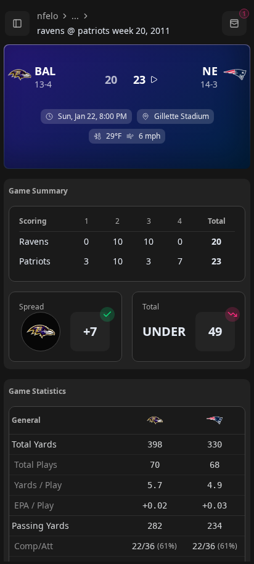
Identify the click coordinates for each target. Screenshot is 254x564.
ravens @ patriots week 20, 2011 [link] (103, 30)
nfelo (47, 16)
